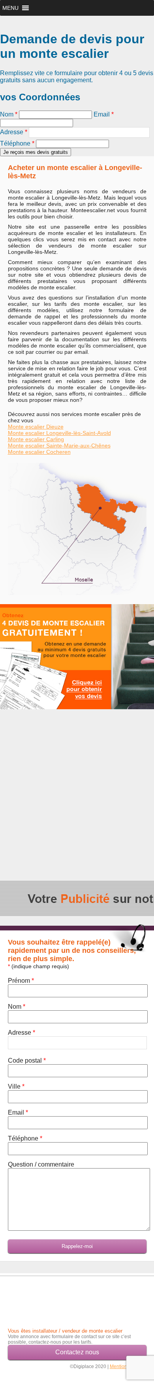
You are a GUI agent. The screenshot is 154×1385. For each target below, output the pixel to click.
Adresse (13, 132)
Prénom (21, 980)
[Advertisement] (77, 787)
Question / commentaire (41, 1164)
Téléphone (17, 143)
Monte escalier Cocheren (39, 452)
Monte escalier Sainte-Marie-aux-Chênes (59, 445)
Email (104, 114)
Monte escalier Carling (36, 439)
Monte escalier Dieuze (36, 426)
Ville (16, 1086)
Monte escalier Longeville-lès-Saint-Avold (59, 433)
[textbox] (89, 132)
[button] (10, 8)
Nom (8, 114)
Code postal (27, 1060)
